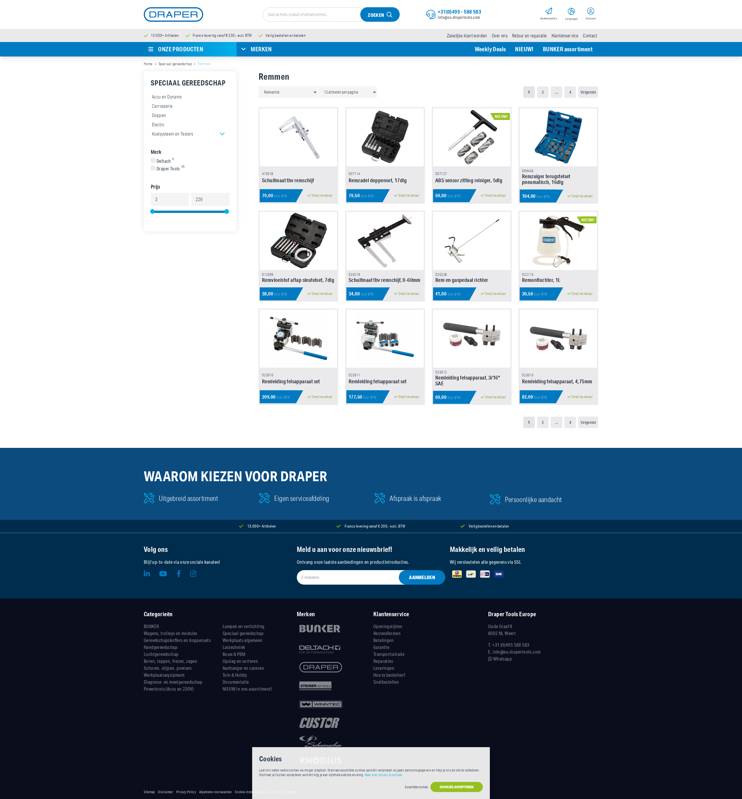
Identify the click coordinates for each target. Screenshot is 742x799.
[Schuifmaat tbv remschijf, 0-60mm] (385, 241)
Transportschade (388, 654)
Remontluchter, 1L (541, 280)
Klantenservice (565, 36)
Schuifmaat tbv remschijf (288, 180)
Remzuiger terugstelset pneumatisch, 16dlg (546, 179)
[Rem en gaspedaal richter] (471, 241)
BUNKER (151, 626)
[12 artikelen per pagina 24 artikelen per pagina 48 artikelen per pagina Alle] (347, 92)
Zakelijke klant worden (467, 36)
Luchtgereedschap (161, 654)
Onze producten (180, 49)
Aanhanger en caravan (243, 668)
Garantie (381, 647)
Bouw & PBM (234, 654)
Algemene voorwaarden (215, 792)
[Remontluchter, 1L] (558, 241)
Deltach (165, 161)
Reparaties (383, 661)
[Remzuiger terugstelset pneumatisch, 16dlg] (558, 137)
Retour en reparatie (529, 36)
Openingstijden (388, 626)
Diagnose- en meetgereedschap (173, 682)
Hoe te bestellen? (389, 675)
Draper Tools (171, 169)
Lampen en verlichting (243, 626)
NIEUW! (524, 49)
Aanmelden (422, 577)
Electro (158, 124)
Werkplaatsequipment (164, 675)
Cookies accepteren (457, 787)
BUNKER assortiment (567, 49)
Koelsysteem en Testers (172, 134)
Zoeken (376, 15)
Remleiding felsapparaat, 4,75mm (557, 381)
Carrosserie (162, 106)
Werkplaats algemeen (243, 640)
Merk (156, 152)
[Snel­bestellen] (548, 12)
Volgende (588, 92)
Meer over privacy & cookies (383, 774)
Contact (590, 36)
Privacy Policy (186, 792)
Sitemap (149, 792)
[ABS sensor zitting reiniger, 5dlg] (471, 137)
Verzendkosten (387, 633)
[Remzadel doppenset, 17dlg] (385, 137)
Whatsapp (502, 659)
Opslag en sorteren (240, 661)
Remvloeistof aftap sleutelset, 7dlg (298, 280)
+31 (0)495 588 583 (510, 645)
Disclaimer (165, 792)
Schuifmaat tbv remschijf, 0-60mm (385, 280)
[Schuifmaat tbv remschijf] (298, 137)
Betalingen (383, 640)
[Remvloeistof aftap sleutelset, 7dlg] (298, 241)
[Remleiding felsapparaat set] (298, 339)
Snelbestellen (386, 682)
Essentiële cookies (416, 787)
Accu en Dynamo (167, 97)
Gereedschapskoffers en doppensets (177, 640)
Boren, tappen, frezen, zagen (170, 661)
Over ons (500, 36)
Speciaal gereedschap (175, 63)
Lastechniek (234, 647)
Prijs (155, 186)
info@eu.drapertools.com (459, 17)
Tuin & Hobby (235, 675)
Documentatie (236, 682)
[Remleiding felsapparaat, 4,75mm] (558, 339)
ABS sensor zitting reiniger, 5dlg (468, 180)
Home (148, 63)
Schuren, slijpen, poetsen (168, 668)
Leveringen (383, 668)
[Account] (591, 12)
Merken (261, 49)
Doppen (159, 115)
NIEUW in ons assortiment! (247, 689)
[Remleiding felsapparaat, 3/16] (471, 339)
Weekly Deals (490, 49)
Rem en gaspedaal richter (461, 280)
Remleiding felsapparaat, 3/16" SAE (467, 380)
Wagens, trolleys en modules (170, 633)
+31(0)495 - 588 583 (459, 11)
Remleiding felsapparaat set (291, 381)
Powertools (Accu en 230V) (169, 689)
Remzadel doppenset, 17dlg (378, 180)
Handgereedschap (160, 647)
